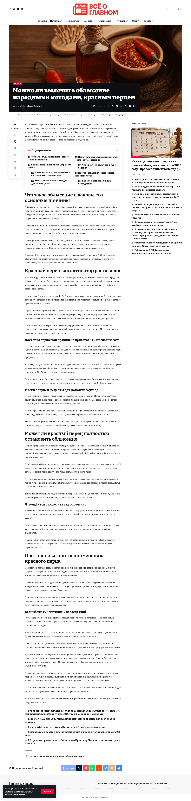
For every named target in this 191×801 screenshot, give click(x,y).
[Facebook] (11, 9)
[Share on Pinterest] (117, 106)
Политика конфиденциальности (18, 792)
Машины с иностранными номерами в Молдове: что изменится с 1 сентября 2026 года (155, 197)
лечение (47, 756)
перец (82, 756)
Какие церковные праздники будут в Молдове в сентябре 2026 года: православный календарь (156, 165)
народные (58, 756)
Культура (136, 157)
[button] (47, 791)
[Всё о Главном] (95, 9)
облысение (71, 756)
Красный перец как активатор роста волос (49, 166)
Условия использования (15, 794)
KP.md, (52, 124)
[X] (14, 9)
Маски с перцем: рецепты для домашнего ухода (49, 182)
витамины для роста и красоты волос (77, 698)
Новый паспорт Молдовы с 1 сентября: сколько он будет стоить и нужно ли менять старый (156, 207)
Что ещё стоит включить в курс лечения (97, 166)
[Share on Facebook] (108, 106)
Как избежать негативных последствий (94, 182)
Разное (17, 83)
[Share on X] (112, 106)
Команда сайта (117, 783)
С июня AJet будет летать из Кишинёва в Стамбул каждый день (66, 727)
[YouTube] (18, 9)
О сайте (102, 783)
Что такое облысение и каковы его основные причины (48, 158)
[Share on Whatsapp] (121, 106)
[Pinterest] (21, 9)
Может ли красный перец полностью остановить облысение (96, 158)
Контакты (161, 783)
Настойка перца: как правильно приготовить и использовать (50, 174)
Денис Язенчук (34, 106)
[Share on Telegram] (125, 106)
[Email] (130, 106)
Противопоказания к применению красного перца (95, 174)
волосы (38, 756)
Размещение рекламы (140, 783)
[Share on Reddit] (99, 768)
